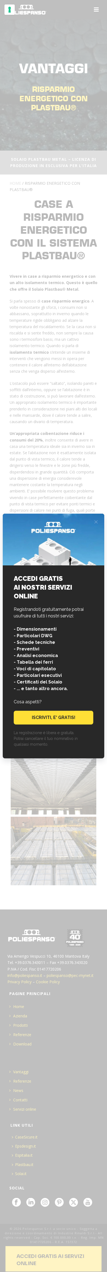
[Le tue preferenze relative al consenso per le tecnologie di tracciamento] (9, 9)
